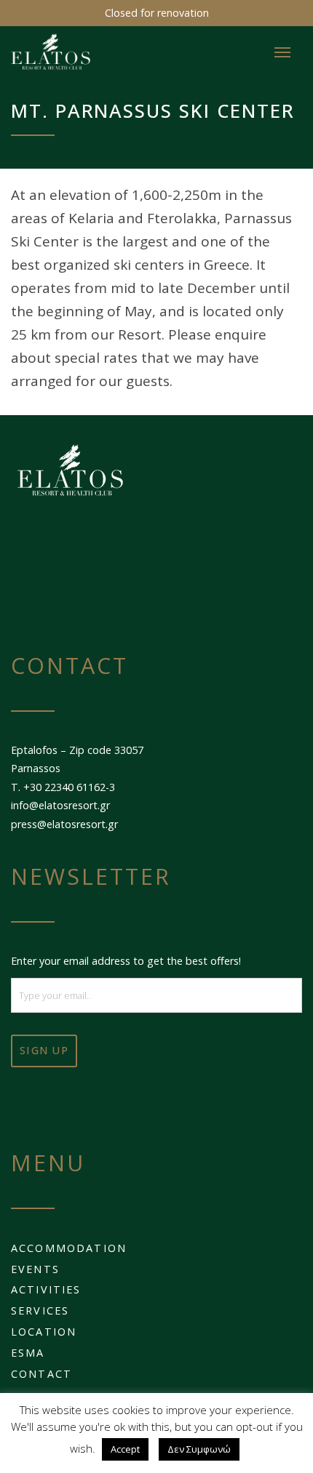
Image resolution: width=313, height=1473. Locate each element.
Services (40, 1310)
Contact (41, 1374)
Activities (46, 1289)
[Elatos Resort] (89, 51)
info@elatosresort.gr (60, 805)
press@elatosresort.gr (64, 824)
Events (35, 1269)
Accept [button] (125, 1449)
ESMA (28, 1353)
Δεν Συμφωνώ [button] (199, 1449)
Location (43, 1331)
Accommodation (69, 1248)
